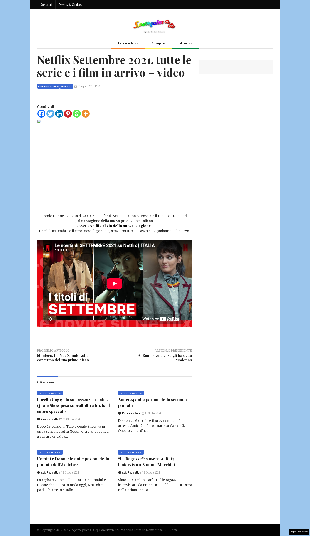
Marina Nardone (131, 413)
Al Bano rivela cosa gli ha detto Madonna (165, 357)
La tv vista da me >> (48, 86)
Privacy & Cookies (70, 4)
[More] (86, 114)
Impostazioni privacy (299, 532)
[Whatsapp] (77, 114)
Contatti (46, 4)
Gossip (156, 43)
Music (183, 43)
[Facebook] (41, 114)
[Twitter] (50, 114)
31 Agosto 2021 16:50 (89, 86)
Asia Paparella (49, 419)
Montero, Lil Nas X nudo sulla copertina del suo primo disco (63, 357)
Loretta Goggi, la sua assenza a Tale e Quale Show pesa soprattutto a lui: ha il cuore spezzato (73, 405)
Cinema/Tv (125, 43)
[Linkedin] (59, 114)
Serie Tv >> (66, 86)
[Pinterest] (68, 114)
